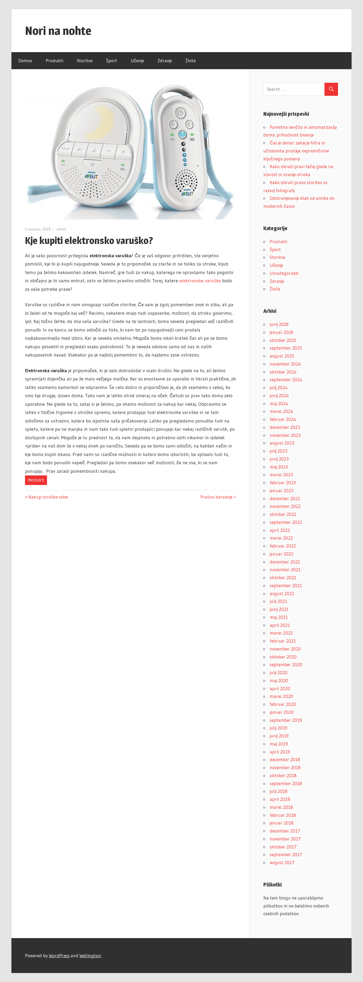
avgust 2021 (282, 593)
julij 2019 (278, 728)
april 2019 (280, 752)
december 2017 (285, 831)
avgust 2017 (282, 862)
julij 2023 (278, 451)
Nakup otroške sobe (48, 497)
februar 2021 (283, 641)
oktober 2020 (283, 657)
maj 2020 (279, 680)
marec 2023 (281, 474)
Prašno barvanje (216, 497)
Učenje (137, 60)
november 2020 (285, 649)
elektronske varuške (200, 281)
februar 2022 (283, 546)
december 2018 (285, 759)
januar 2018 (282, 823)
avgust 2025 (282, 356)
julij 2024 (279, 387)
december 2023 (285, 427)
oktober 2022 (283, 514)
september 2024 (286, 379)
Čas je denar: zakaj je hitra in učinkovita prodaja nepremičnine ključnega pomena (296, 150)
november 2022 (285, 506)
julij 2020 (279, 672)
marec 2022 (281, 538)
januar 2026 (281, 332)
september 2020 (286, 664)
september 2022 (286, 522)
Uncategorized (284, 273)
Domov (25, 60)
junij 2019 (279, 736)
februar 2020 (283, 704)
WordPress (59, 955)
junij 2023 (279, 459)
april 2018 (280, 799)
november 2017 (285, 839)
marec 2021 (281, 633)
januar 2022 (281, 554)
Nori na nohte (58, 30)
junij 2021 (279, 609)
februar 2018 (283, 815)
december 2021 (285, 562)
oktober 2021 (283, 577)
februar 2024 (283, 419)
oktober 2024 (283, 372)
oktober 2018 (283, 775)
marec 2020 (281, 696)
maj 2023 (279, 467)
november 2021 (285, 569)
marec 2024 (281, 411)
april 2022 (280, 530)
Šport (111, 60)
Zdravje (165, 60)
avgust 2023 (282, 443)
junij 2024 (279, 395)
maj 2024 (279, 403)
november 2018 (285, 767)
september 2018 (286, 783)
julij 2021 (278, 601)
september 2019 (286, 720)
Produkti (54, 60)
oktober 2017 (283, 847)
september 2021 (286, 585)
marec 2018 (281, 807)
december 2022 (285, 498)
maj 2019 (279, 744)
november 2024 (285, 364)
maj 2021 (279, 617)
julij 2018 (279, 791)
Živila (190, 60)
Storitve (84, 60)
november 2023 (285, 435)
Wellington (90, 955)
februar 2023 (283, 482)
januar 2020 (282, 712)
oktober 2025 (283, 340)
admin (61, 229)
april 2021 (280, 625)
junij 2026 (279, 324)
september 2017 (286, 854)
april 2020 (280, 688)
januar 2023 (281, 490)
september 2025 (286, 348)
